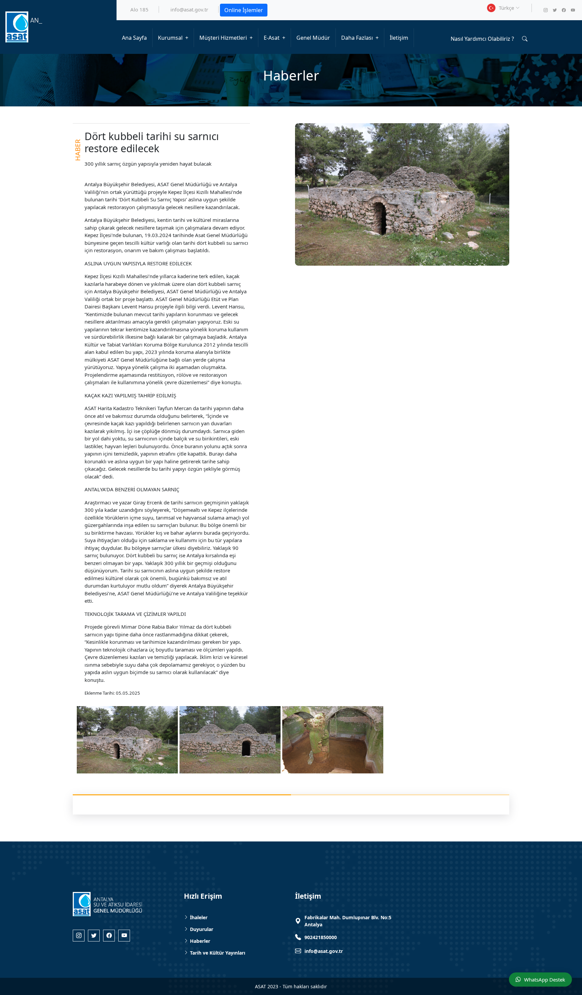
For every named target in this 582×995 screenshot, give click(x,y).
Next (518, 737)
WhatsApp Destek (544, 979)
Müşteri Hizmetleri (223, 37)
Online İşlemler (243, 10)
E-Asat (272, 37)
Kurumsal (170, 37)
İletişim (399, 37)
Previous (64, 737)
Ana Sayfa (134, 37)
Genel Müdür (313, 37)
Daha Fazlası (357, 37)
